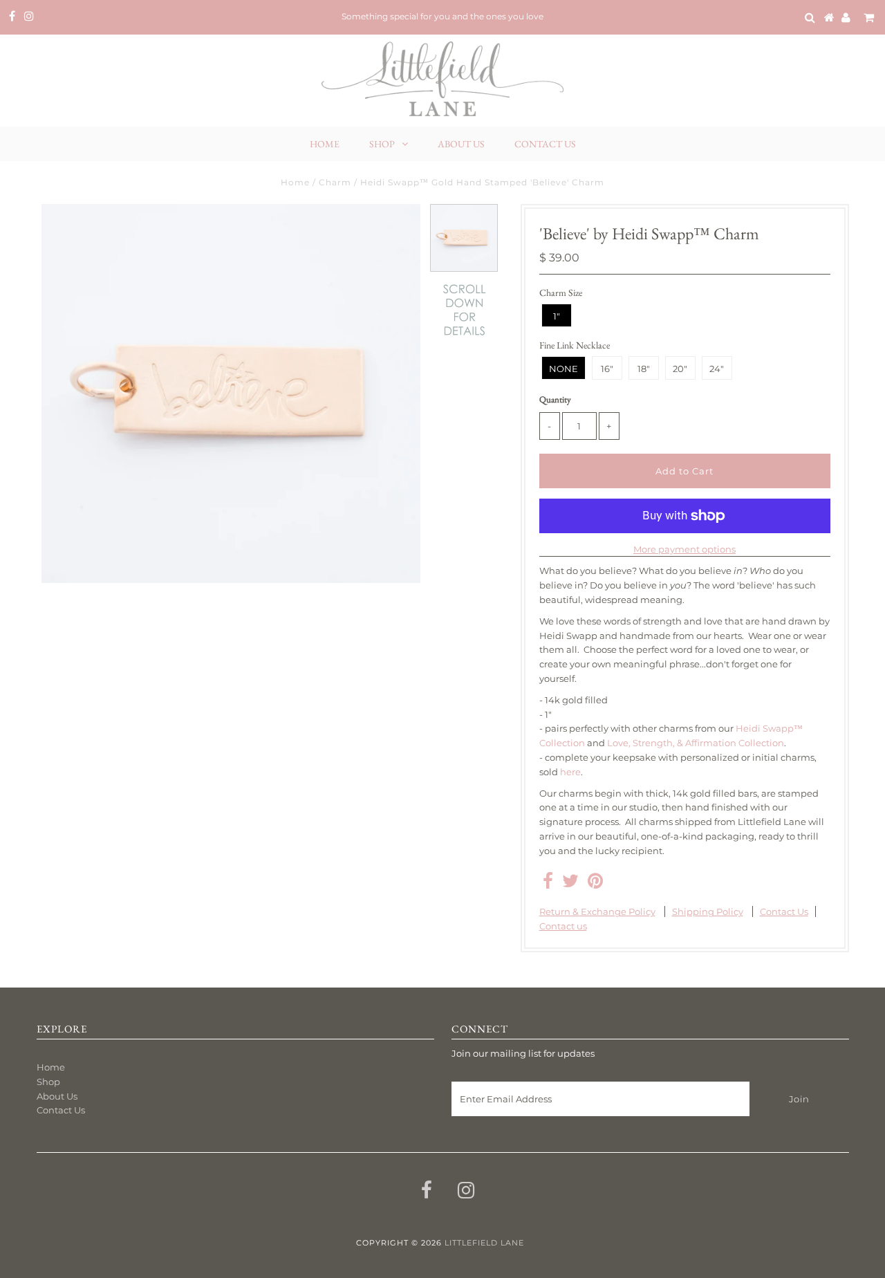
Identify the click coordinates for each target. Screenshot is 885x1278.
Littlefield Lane (484, 1243)
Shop (382, 144)
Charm (335, 182)
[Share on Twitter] (570, 883)
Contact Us (545, 144)
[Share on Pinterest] (595, 883)
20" (680, 368)
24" (716, 368)
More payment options (684, 549)
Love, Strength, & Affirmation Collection (695, 742)
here (570, 771)
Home (324, 144)
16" (607, 368)
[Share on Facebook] (548, 883)
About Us (461, 144)
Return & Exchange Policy (597, 911)
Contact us (563, 926)
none (563, 368)
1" (556, 316)
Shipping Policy (707, 911)
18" (643, 368)
